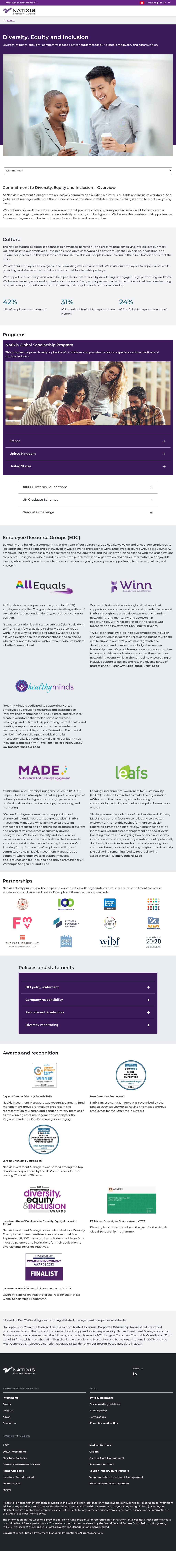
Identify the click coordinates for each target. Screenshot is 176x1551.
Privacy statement (101, 1397)
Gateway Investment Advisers (21, 1464)
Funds (7, 1404)
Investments (10, 1397)
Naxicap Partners (100, 1445)
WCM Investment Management (109, 1483)
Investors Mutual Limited (18, 1477)
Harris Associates (13, 1470)
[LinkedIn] (135, 1374)
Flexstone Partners (14, 1458)
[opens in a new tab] (22, 904)
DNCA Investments (14, 1451)
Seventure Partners (101, 1464)
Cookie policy (98, 1410)
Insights (8, 1410)
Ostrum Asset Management (106, 1458)
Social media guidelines (105, 1404)
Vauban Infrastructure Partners (109, 1470)
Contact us (9, 1423)
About (6, 1416)
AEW (6, 1445)
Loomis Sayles (11, 1483)
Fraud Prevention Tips (104, 1423)
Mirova (7, 1489)
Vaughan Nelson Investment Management (116, 1477)
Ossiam (94, 1451)
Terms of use (98, 1416)
